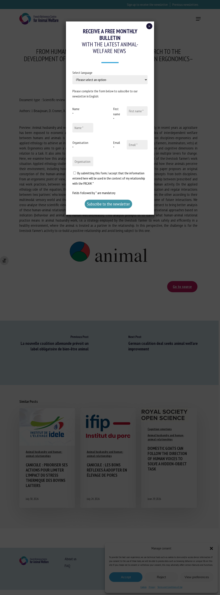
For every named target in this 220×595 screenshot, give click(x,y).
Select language (82, 72)
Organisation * (80, 145)
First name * (116, 114)
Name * (75, 111)
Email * (116, 145)
